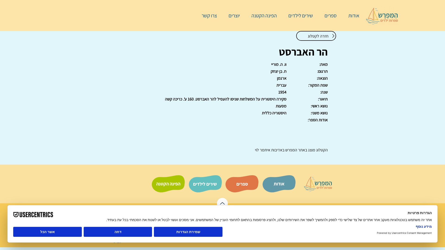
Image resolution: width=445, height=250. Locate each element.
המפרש (290, 150)
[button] (328, 15)
